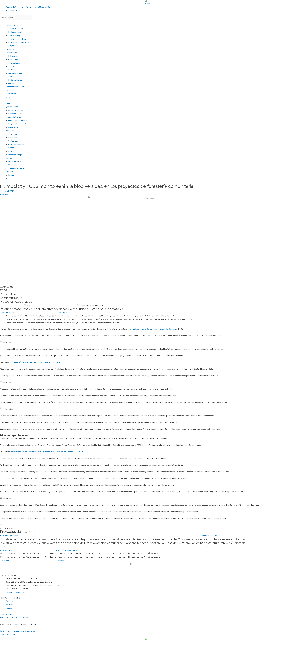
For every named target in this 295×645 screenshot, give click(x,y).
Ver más (5, 546)
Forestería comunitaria (9, 535)
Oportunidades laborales (18, 39)
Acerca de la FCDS (16, 29)
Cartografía (13, 59)
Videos (11, 66)
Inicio (8, 22)
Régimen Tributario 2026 (18, 42)
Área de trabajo (14, 35)
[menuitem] (147, 639)
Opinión (11, 83)
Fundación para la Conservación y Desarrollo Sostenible (154, 329)
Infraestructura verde (208, 535)
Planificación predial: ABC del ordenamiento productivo (35, 362)
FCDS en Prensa (15, 80)
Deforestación (6, 550)
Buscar (3, 17)
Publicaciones (13, 56)
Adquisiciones (11, 10)
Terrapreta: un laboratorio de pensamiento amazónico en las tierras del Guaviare (48, 451)
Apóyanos (10, 97)
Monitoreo (4, 194)
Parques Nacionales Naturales (67, 550)
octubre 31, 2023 (7, 191)
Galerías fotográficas (16, 63)
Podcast (11, 70)
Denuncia (12, 93)
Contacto (9, 90)
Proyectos (10, 49)
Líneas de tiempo (15, 73)
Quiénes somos (12, 25)
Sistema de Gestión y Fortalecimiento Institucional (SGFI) (29, 7)
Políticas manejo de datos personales (15, 617)
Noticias (9, 76)
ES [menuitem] (149, 639)
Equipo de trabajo (15, 32)
